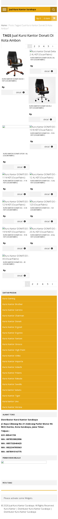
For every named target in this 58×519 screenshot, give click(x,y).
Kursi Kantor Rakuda (12, 378)
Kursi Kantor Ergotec (12, 332)
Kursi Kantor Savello (12, 384)
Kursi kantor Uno (10, 401)
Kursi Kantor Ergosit (12, 327)
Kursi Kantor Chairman (13, 315)
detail (18, 92)
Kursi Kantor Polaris (12, 372)
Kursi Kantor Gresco (12, 344)
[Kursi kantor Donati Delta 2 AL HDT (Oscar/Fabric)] (43, 53)
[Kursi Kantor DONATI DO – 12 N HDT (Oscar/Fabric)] (15, 203)
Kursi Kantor (10, 508)
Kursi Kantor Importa (12, 361)
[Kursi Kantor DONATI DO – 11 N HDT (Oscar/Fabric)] (15, 176)
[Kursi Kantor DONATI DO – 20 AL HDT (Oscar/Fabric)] (43, 230)
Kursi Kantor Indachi (12, 367)
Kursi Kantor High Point (13, 349)
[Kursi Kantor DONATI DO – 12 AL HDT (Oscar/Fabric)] (43, 176)
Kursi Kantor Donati (11, 321)
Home (4, 25)
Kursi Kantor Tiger (11, 395)
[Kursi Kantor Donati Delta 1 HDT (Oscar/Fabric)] (14, 63)
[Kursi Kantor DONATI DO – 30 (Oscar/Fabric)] (15, 257)
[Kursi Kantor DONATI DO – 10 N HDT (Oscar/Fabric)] (43, 128)
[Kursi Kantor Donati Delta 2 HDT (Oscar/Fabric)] (42, 90)
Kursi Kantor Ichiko (11, 355)
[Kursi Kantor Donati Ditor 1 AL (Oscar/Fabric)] (15, 138)
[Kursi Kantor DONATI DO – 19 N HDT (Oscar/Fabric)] (15, 230)
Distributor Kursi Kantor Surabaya (34, 508)
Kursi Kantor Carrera (12, 309)
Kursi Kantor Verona (12, 407)
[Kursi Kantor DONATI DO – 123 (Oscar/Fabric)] (43, 203)
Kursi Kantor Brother (12, 304)
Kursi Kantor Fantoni (12, 338)
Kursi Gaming (8, 298)
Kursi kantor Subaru (11, 389)
